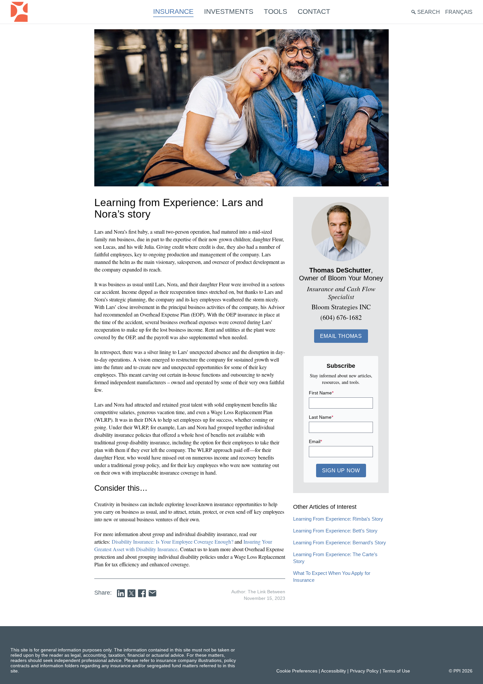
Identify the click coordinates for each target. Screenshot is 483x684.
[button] (341, 336)
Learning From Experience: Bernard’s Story (339, 542)
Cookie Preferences (296, 670)
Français (458, 12)
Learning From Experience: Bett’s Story (335, 530)
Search (428, 12)
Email (315, 441)
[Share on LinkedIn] (121, 593)
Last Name (321, 417)
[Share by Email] (152, 593)
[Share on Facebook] (142, 593)
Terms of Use (396, 670)
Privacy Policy (364, 670)
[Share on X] (131, 593)
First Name (321, 392)
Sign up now (341, 470)
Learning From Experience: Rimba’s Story (338, 519)
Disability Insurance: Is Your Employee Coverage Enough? (173, 541)
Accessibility (333, 670)
